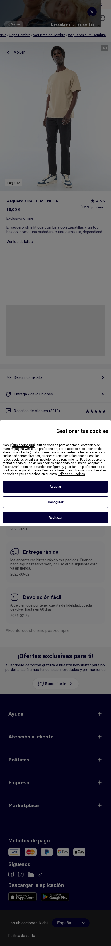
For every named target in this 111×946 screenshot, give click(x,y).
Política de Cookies (71, 474)
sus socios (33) (23, 445)
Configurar (56, 502)
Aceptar (55, 486)
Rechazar (56, 517)
